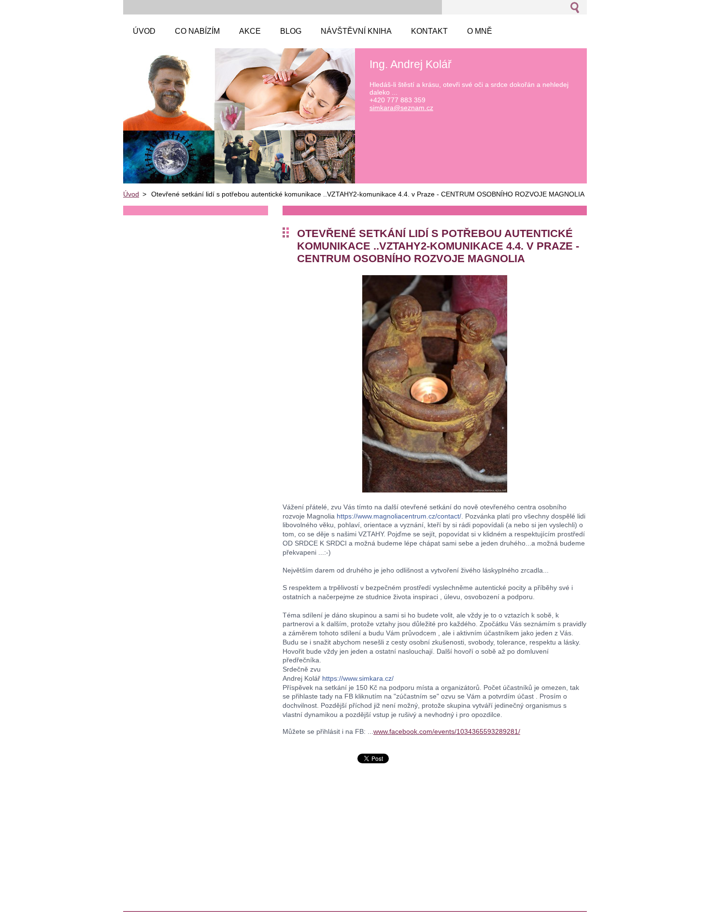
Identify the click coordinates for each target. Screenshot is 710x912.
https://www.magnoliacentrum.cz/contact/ (399, 516)
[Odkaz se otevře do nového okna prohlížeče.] (435, 490)
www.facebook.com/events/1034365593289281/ (446, 731)
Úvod (131, 194)
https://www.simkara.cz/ (358, 678)
